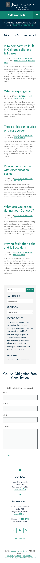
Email (6, 415)
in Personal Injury (20, 60)
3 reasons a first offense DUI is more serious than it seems (18, 323)
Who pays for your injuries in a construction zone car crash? (18, 335)
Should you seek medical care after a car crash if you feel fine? (20, 329)
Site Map (18, 555)
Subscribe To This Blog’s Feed (18, 360)
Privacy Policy (27, 555)
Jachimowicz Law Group (23, 58)
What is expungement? (19, 91)
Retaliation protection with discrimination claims (18, 170)
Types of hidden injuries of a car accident (20, 128)
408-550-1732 (17, 15)
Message (6, 426)
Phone (5, 404)
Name (5, 393)
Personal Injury (19, 138)
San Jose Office (20, 489)
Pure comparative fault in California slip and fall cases (19, 50)
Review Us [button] (20, 538)
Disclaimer (10, 555)
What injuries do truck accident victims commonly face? (18, 348)
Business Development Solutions (16, 558)
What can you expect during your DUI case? (19, 208)
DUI (15, 218)
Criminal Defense (20, 98)
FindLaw (33, 558)
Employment (18, 181)
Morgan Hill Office (20, 514)
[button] (36, 15)
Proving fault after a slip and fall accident (20, 245)
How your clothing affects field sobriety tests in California (18, 341)
